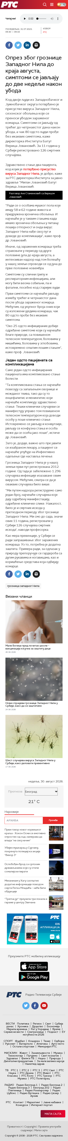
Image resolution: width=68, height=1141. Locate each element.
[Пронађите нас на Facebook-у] (35, 1005)
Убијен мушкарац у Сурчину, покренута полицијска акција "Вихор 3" (22, 851)
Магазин (10, 1052)
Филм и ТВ (27, 1058)
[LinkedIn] (27, 45)
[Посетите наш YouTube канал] (44, 1005)
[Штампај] (36, 45)
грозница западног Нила (23, 586)
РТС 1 (14, 1070)
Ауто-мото (57, 1043)
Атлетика (42, 1043)
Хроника (22, 1026)
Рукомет (10, 1043)
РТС (8, 1102)
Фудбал (20, 1041)
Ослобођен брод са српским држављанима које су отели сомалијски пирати (22, 867)
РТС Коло (27, 1075)
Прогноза (15, 791)
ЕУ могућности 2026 (44, 1033)
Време (56, 1029)
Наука (42, 1058)
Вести (10, 1023)
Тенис (47, 1041)
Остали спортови (23, 1046)
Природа (55, 1058)
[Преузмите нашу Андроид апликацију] (34, 976)
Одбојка (59, 1041)
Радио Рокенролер (37, 1090)
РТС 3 (36, 1070)
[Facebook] (9, 45)
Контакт (18, 1102)
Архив (34, 1095)
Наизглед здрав (34, 1063)
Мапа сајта (53, 1113)
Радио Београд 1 (27, 1085)
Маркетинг (33, 1102)
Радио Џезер (51, 1093)
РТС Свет (49, 1070)
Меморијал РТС (47, 1046)
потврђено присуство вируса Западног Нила (30, 171)
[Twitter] (18, 45)
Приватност (14, 1126)
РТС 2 (25, 1070)
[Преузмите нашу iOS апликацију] (34, 966)
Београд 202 (41, 1087)
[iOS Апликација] (34, 928)
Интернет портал (41, 1105)
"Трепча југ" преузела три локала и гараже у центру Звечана (26, 900)
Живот (23, 1052)
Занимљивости (40, 1052)
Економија (53, 1026)
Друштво (37, 1026)
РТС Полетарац (40, 1078)
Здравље (12, 1058)
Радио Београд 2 (51, 1085)
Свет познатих (50, 1055)
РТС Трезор (44, 1075)
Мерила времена (17, 1029)
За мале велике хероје (50, 1061)
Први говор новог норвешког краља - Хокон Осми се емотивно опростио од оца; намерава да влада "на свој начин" (25, 835)
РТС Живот (44, 1073)
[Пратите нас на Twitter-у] (26, 1005)
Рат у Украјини (40, 1029)
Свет (48, 1023)
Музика (58, 1052)
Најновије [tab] (12, 812)
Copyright (30, 1126)
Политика (23, 1023)
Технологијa (15, 1055)
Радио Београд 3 (19, 1087)
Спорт (8, 1041)
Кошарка (34, 1041)
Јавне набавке (52, 1102)
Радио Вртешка (29, 1093)
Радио (9, 1085)
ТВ (7, 1070)
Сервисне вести (14, 1031)
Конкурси (22, 1105)
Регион (37, 1023)
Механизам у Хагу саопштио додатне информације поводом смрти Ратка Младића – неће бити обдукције (25, 886)
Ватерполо (26, 1043)
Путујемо (32, 1055)
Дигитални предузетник (18, 1061)
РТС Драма (27, 1073)
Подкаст (52, 1031)
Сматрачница (35, 1031)
